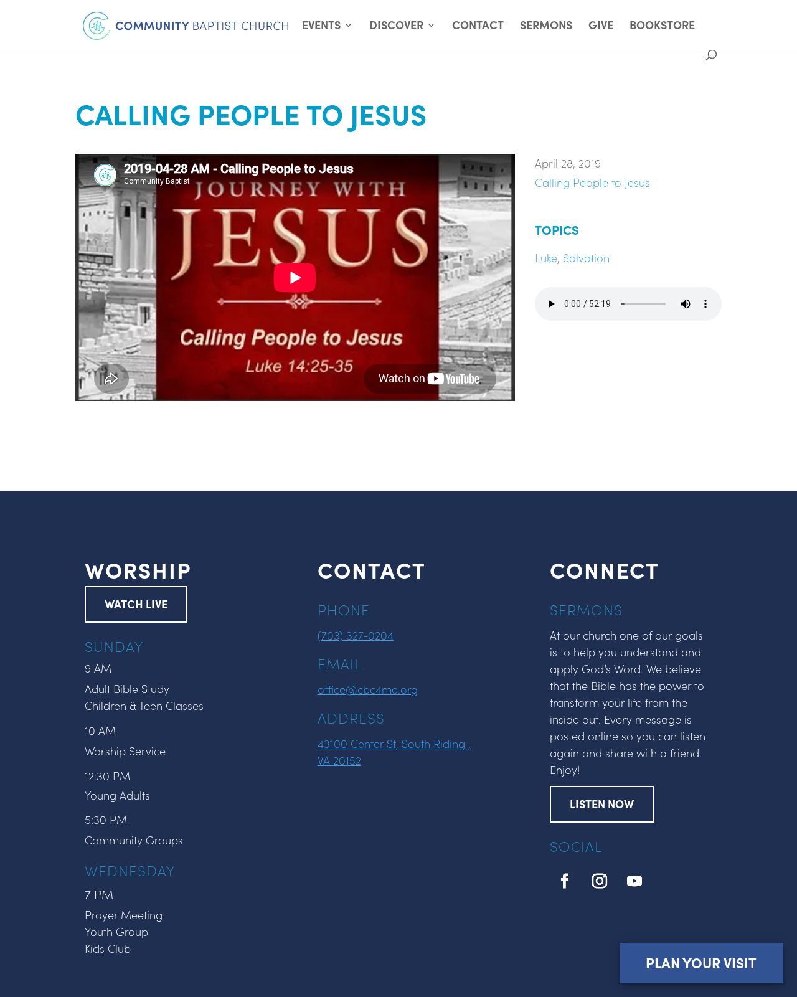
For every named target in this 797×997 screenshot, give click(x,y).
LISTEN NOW (602, 803)
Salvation (586, 257)
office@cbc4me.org (368, 689)
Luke (546, 257)
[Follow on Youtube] (634, 881)
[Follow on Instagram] (600, 881)
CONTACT (478, 26)
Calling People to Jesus (592, 182)
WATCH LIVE (136, 604)
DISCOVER (396, 26)
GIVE (600, 26)
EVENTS (321, 26)
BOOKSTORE (662, 26)
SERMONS (546, 26)
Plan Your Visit (701, 962)
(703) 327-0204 (356, 635)
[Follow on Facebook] (565, 881)
